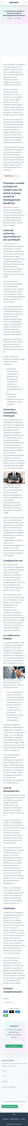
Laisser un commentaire (9, 1106)
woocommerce (8, 1002)
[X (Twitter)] (11, 1011)
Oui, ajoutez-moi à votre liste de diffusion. (14, 1101)
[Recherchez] (25, 2)
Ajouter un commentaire (9, 1087)
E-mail (5, 1076)
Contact (23, 1119)
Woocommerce (17, 18)
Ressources (6, 1119)
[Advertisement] (14, 38)
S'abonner (14, 1046)
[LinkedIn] (17, 1011)
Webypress (14, 2)
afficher (16, 176)
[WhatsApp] (5, 1015)
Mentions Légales (14, 1119)
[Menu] (2, 2)
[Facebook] (5, 1011)
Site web (5, 1081)
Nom (4, 1071)
